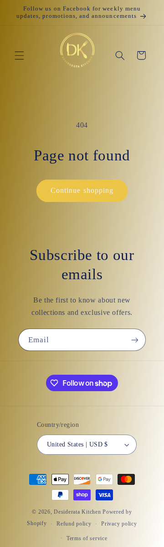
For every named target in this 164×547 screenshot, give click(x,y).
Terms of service (87, 538)
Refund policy (74, 523)
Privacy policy (119, 523)
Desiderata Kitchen (77, 512)
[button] (19, 55)
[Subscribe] (134, 340)
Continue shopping (82, 190)
